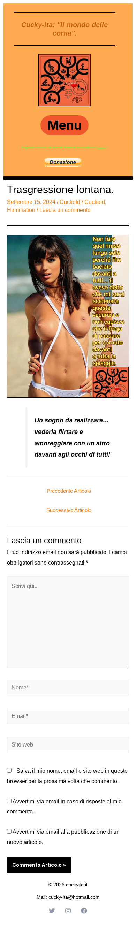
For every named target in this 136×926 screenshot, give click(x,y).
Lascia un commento (65, 210)
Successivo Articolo (68, 510)
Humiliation (21, 210)
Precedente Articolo (69, 491)
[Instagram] (68, 911)
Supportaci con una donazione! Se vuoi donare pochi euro (59, 147)
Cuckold (70, 202)
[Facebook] (84, 911)
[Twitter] (52, 911)
